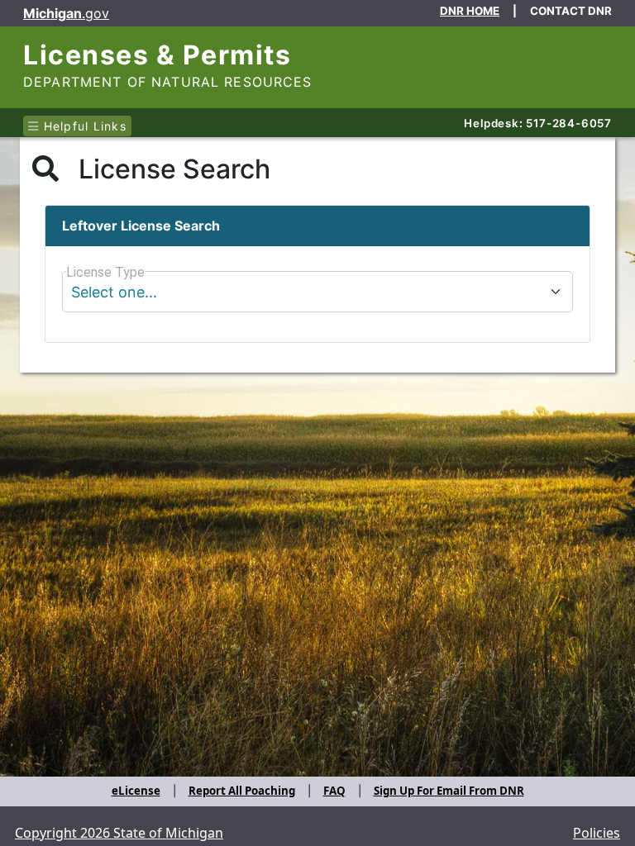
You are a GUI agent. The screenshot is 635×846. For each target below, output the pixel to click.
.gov (66, 13)
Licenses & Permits (157, 55)
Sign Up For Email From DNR (449, 790)
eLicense (136, 790)
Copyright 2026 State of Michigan (119, 833)
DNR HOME (469, 10)
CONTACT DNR (571, 10)
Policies (596, 833)
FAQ (334, 790)
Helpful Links (83, 126)
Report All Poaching (242, 790)
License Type (105, 272)
